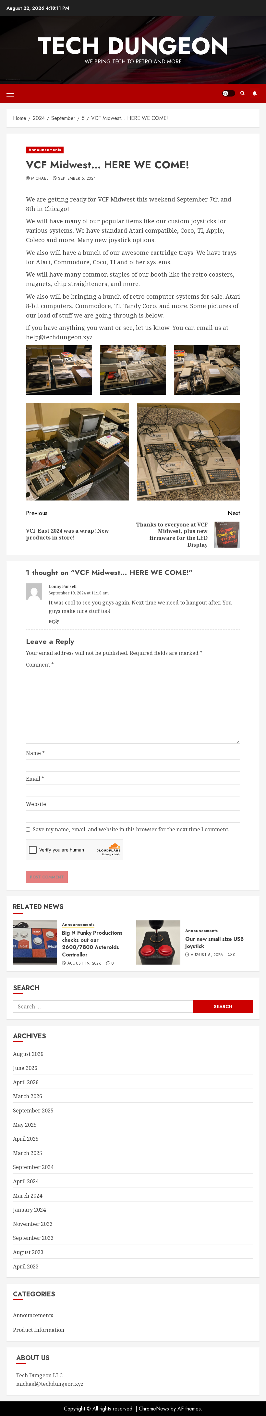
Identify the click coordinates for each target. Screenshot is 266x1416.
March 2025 (27, 1153)
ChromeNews (154, 1408)
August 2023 (28, 1252)
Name (35, 753)
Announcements (45, 150)
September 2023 (33, 1237)
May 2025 (25, 1124)
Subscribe (255, 93)
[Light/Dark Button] (228, 93)
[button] (10, 93)
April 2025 (26, 1138)
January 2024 (29, 1209)
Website (36, 804)
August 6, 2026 (207, 955)
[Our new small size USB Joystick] (158, 942)
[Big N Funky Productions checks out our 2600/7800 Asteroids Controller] (35, 942)
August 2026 (28, 1054)
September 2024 (33, 1167)
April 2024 (26, 1181)
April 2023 (26, 1266)
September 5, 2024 (77, 178)
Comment (40, 664)
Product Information (38, 1329)
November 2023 (33, 1224)
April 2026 (26, 1082)
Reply (54, 621)
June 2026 (25, 1068)
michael (39, 178)
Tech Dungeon (133, 46)
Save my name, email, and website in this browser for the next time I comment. (131, 829)
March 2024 (27, 1195)
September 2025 (33, 1110)
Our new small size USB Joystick (214, 942)
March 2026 (27, 1096)
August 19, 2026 (84, 963)
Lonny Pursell (63, 586)
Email (35, 778)
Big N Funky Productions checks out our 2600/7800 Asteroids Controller (92, 943)
